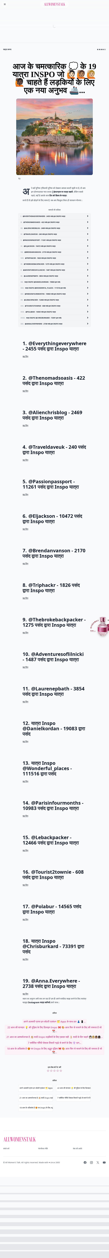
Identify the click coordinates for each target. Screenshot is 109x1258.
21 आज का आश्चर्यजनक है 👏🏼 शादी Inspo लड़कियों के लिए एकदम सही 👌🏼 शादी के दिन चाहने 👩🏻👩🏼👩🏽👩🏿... (55, 1036)
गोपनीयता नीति (43, 1148)
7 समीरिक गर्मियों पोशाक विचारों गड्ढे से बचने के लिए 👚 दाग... (54, 1042)
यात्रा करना (7, 49)
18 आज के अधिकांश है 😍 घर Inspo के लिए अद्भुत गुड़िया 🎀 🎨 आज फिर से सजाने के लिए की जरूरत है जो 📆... (54, 1050)
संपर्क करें (6, 1148)
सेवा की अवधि (77, 1148)
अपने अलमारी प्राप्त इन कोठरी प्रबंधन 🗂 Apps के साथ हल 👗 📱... (55, 1021)
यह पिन (25, 356)
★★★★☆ (101, 49)
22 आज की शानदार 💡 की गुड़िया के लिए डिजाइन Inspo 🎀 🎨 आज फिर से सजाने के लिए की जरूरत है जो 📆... (54, 1029)
